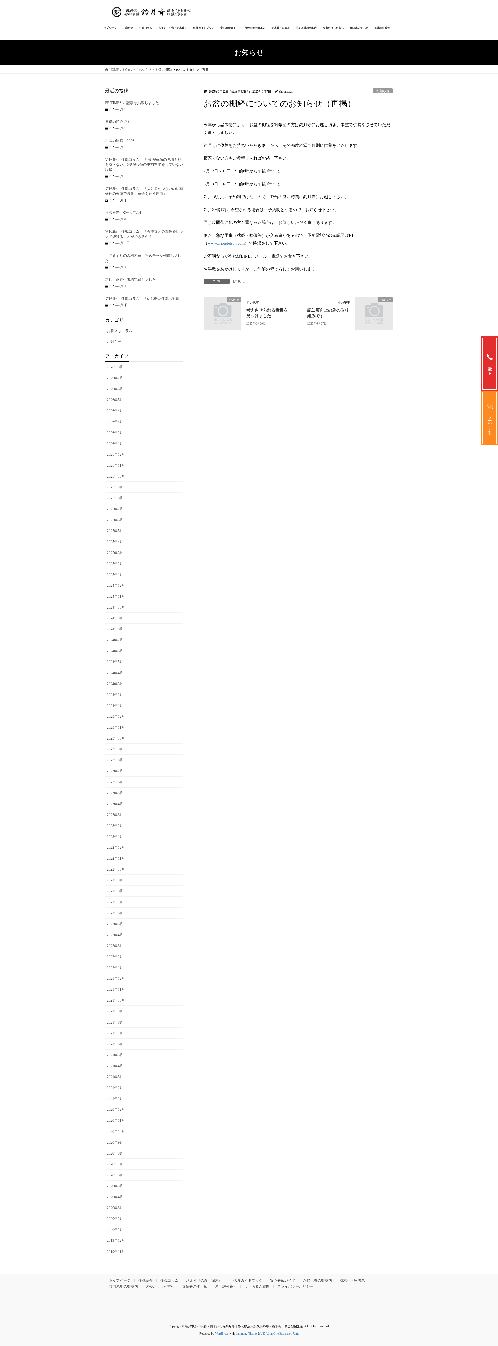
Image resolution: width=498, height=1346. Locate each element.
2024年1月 (115, 706)
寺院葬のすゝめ (195, 1286)
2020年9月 (115, 1142)
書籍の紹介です (117, 122)
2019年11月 (116, 1252)
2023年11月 (116, 727)
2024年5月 (115, 662)
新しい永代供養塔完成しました (130, 280)
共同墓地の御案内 (123, 1286)
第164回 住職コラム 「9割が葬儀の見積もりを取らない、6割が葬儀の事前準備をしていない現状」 (144, 165)
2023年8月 (115, 760)
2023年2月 (115, 826)
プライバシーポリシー (295, 1286)
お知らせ (383, 91)
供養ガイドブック (247, 1280)
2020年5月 (115, 1186)
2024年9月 (115, 618)
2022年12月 (116, 848)
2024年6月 (115, 651)
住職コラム (169, 1280)
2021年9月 (115, 1011)
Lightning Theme (246, 1333)
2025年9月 (115, 487)
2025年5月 (115, 531)
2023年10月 (116, 738)
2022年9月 (115, 880)
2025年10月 (116, 476)
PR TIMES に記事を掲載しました (132, 103)
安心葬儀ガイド (282, 1280)
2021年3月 (115, 1077)
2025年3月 (115, 553)
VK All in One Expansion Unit (279, 1333)
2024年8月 (115, 629)
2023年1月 (115, 837)
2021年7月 (115, 1033)
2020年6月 (115, 1175)
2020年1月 (115, 1230)
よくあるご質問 (257, 1286)
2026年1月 (115, 444)
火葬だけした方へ (160, 1286)
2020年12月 (116, 1110)
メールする (490, 423)
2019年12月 (116, 1241)
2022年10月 (116, 869)
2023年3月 (115, 815)
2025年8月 (115, 498)
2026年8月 (115, 367)
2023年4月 (115, 804)
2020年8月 (115, 1153)
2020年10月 (116, 1132)
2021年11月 (116, 989)
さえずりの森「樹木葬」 (206, 1280)
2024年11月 (116, 596)
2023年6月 (115, 782)
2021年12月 (116, 979)
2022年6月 (115, 913)
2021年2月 (115, 1088)
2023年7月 (115, 771)
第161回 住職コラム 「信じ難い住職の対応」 (144, 299)
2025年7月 (115, 509)
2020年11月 (116, 1120)
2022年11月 (116, 858)
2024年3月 (115, 684)
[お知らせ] (222, 308)
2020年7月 (115, 1164)
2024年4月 (115, 673)
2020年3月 (115, 1208)
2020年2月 (115, 1219)
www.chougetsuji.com (226, 243)
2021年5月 (115, 1055)
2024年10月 (116, 607)
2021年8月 (115, 1022)
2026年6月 (115, 389)
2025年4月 (115, 542)
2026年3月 (115, 422)
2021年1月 (115, 1099)
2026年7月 (115, 378)
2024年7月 (115, 640)
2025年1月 (115, 575)
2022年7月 (115, 902)
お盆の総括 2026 (119, 141)
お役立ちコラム (119, 331)
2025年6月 (115, 520)
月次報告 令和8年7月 (123, 213)
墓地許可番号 (226, 1286)
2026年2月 (115, 433)
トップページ (120, 1280)
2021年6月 (115, 1044)
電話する (490, 368)
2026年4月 (115, 411)
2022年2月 (115, 957)
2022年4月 (115, 935)
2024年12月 (116, 586)
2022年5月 (115, 924)
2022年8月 (115, 891)
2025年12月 (116, 455)
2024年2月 (115, 695)
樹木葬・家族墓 (352, 1280)
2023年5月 (115, 793)
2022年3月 (115, 946)
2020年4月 (115, 1197)
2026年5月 (115, 400)
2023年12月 (116, 717)
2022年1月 (115, 968)
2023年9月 (115, 749)
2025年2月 (115, 564)
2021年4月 (115, 1066)
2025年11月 (116, 465)
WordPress (222, 1333)
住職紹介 (145, 1280)
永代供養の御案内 (317, 1280)
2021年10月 (116, 1000)
